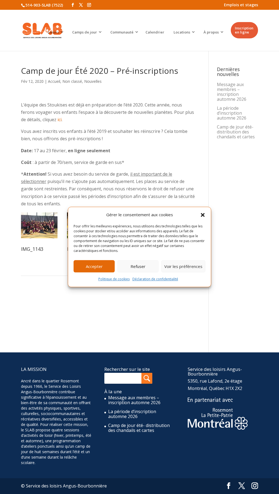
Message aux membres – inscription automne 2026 (231, 91)
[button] (202, 215)
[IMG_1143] (39, 238)
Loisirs (53, 32)
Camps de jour (84, 32)
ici (59, 120)
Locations (182, 32)
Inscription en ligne (244, 30)
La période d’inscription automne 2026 (231, 113)
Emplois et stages (241, 4)
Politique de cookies (114, 279)
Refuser (138, 266)
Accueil (54, 81)
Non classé (72, 81)
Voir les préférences (183, 266)
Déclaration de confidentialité (155, 279)
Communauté (122, 32)
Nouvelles (93, 81)
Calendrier (154, 32)
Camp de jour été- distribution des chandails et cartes (236, 132)
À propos (211, 32)
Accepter (94, 266)
